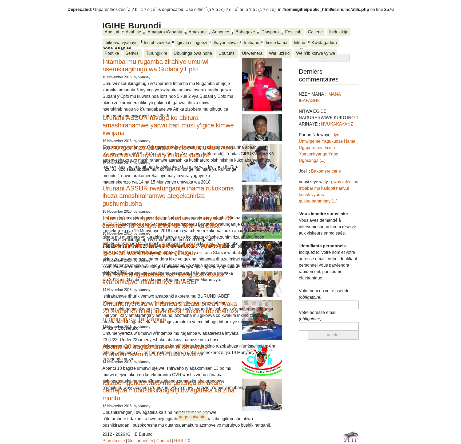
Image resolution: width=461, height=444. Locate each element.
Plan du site (113, 440)
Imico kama (276, 42)
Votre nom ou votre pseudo (324, 294)
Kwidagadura (324, 42)
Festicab (293, 32)
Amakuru (197, 32)
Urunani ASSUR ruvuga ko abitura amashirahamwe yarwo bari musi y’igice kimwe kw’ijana (168, 125)
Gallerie (315, 32)
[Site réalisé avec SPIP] (351, 436)
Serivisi (132, 53)
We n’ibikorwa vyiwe (315, 53)
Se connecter (140, 440)
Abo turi (112, 32)
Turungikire (156, 53)
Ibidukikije (338, 32)
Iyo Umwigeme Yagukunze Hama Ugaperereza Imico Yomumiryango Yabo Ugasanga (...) (327, 148)
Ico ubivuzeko (157, 42)
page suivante (192, 417)
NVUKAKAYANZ (337, 124)
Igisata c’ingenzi (192, 42)
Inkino (299, 42)
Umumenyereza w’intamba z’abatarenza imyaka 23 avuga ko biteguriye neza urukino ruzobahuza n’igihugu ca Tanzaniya (170, 311)
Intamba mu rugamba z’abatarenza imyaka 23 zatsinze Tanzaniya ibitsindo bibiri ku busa (166, 221)
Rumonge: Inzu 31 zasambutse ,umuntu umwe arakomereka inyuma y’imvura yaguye (168, 151)
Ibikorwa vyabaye (121, 42)
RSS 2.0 (182, 440)
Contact (163, 440)
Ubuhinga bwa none (193, 53)
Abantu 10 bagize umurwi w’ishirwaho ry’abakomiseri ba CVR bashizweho (155, 350)
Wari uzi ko (279, 53)
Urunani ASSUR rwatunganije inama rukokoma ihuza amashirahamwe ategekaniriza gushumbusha (168, 196)
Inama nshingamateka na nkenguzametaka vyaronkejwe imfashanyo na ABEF (162, 278)
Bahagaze (245, 32)
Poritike (112, 53)
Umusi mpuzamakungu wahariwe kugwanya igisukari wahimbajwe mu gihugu (163, 248)
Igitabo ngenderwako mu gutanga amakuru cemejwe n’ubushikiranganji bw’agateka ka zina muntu (168, 390)
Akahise (133, 32)
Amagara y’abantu (165, 32)
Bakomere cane (326, 171)
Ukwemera (252, 53)
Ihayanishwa (226, 42)
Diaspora (270, 32)
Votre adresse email (317, 315)
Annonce (220, 32)
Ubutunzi (227, 53)
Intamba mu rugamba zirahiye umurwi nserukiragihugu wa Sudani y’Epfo (155, 65)
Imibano (251, 42)
